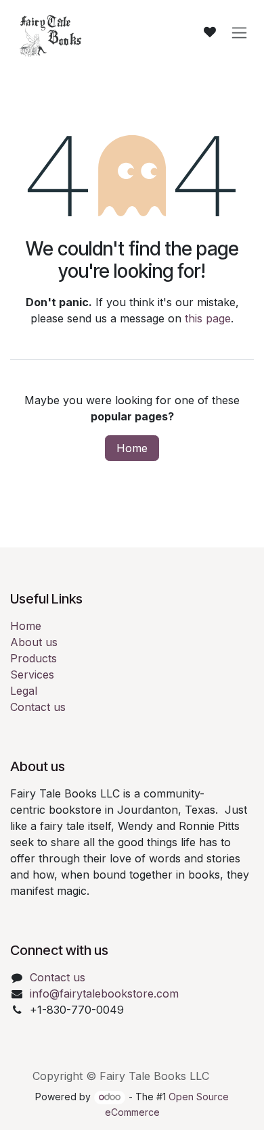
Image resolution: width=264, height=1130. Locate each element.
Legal (23, 690)
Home (132, 448)
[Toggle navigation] (239, 33)
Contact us (38, 707)
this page (208, 318)
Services (32, 674)
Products (33, 658)
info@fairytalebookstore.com (104, 993)
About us (34, 642)
